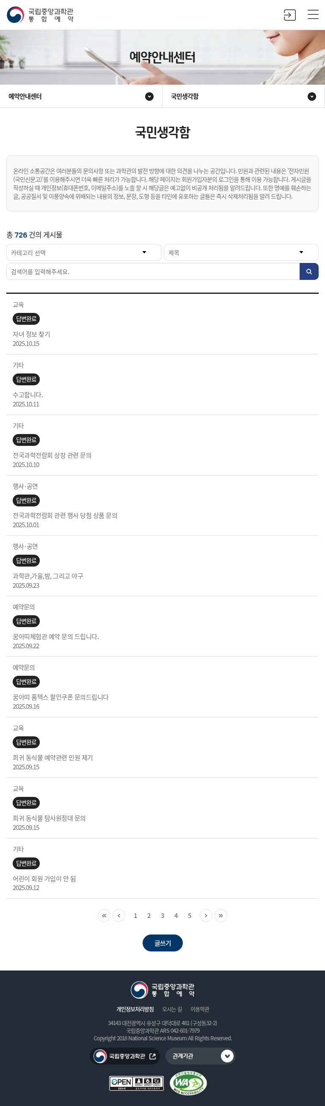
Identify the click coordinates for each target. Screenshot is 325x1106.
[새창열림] (188, 1083)
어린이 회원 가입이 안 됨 (44, 878)
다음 (206, 915)
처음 (104, 915)
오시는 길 (172, 1009)
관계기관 (183, 1056)
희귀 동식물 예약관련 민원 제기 (53, 757)
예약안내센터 (24, 96)
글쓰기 (162, 943)
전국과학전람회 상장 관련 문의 (52, 455)
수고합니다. (28, 394)
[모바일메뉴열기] (313, 15)
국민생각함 (184, 96)
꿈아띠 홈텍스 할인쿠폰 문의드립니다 (61, 697)
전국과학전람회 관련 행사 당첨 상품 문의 (65, 515)
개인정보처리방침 (135, 1009)
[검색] (309, 271)
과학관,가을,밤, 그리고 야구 (48, 576)
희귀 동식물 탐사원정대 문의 (49, 818)
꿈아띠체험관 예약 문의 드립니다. (56, 636)
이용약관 (199, 1009)
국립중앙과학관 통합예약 (39, 15)
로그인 (289, 15)
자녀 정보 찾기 (31, 334)
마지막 (221, 915)
